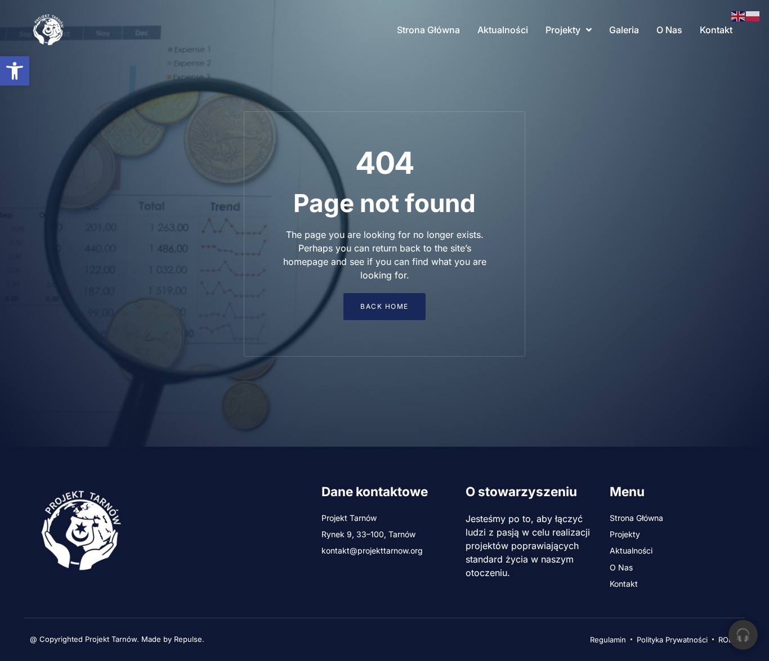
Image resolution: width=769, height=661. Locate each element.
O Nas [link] (669, 29)
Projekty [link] (563, 29)
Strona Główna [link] (428, 29)
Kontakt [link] (716, 29)
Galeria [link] (624, 29)
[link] (14, 71)
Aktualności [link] (502, 29)
